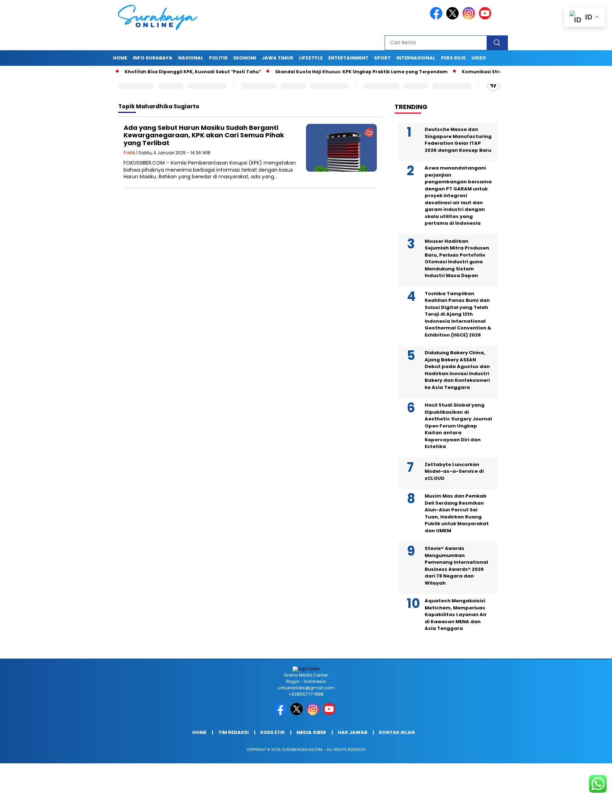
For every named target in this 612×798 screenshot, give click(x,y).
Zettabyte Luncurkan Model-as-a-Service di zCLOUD (454, 471)
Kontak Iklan (397, 732)
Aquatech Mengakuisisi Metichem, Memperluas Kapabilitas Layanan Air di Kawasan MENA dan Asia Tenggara (456, 614)
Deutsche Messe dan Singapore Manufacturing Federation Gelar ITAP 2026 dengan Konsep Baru (458, 140)
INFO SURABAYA (152, 57)
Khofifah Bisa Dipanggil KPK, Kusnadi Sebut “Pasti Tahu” (173, 72)
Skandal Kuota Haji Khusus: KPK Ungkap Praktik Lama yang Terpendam (342, 72)
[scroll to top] (587, 787)
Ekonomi (244, 57)
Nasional (190, 57)
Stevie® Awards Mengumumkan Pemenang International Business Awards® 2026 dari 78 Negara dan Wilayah (456, 565)
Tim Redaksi (233, 732)
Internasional (415, 57)
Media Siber (311, 732)
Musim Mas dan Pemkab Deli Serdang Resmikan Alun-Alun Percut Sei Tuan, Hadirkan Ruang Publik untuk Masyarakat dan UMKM (457, 513)
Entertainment (348, 57)
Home (120, 57)
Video (478, 57)
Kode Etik (272, 732)
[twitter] (453, 18)
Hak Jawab (352, 732)
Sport (382, 57)
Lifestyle (311, 57)
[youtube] (486, 18)
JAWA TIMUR (277, 57)
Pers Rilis (453, 57)
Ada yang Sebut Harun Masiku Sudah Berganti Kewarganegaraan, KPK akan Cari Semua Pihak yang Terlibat (204, 135)
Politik (218, 57)
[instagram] (470, 18)
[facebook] (437, 18)
